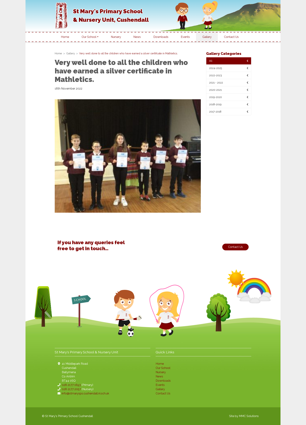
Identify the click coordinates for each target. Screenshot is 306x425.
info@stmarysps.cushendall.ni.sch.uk (85, 393)
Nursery (116, 37)
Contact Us (231, 37)
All (210, 60)
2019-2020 (215, 97)
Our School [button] (89, 37)
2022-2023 (215, 75)
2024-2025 (215, 68)
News (137, 37)
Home (65, 37)
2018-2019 (215, 104)
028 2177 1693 (71, 385)
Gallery (207, 37)
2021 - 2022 (216, 82)
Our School (163, 368)
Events (185, 37)
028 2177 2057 (71, 389)
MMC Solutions (249, 416)
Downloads (160, 37)
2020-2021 (215, 89)
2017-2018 (215, 111)
